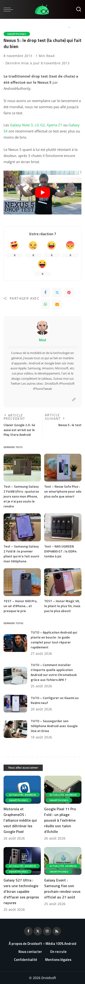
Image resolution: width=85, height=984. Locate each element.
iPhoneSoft (67, 383)
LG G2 (40, 125)
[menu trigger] (9, 9)
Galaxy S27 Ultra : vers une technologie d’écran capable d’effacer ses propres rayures (21, 891)
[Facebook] (45, 292)
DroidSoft (51, 383)
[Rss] (56, 931)
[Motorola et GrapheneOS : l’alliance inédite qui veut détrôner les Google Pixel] (22, 790)
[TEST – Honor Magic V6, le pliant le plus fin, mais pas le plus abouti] (62, 582)
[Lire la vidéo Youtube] (42, 192)
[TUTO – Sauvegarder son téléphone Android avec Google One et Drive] (15, 729)
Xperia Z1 (54, 125)
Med (42, 340)
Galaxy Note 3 (21, 125)
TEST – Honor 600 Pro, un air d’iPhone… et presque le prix (20, 605)
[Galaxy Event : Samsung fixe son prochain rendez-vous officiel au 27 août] (62, 861)
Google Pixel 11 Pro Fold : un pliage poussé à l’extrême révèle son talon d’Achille (60, 820)
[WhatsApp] (45, 304)
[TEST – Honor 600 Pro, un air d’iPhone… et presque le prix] (22, 582)
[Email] (57, 304)
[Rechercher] (78, 9)
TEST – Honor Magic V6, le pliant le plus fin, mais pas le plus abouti (62, 605)
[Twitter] (57, 292)
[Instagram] (47, 931)
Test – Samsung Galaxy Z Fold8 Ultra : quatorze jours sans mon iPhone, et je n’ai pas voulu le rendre (21, 496)
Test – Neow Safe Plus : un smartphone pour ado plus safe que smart (62, 491)
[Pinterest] (69, 292)
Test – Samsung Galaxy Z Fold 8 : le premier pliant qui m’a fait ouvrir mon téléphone (21, 554)
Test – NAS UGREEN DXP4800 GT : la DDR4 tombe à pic (60, 551)
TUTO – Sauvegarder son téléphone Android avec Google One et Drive (54, 725)
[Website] (74, 400)
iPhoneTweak (42, 389)
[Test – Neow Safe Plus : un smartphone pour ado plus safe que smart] (62, 468)
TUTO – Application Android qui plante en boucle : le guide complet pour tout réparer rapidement (54, 640)
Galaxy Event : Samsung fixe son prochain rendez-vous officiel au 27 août (62, 888)
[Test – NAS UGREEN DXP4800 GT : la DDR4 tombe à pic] (62, 527)
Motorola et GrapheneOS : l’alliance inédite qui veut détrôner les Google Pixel (20, 820)
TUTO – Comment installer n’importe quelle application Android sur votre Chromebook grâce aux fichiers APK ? (54, 672)
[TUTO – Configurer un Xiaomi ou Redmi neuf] (15, 703)
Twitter (16, 383)
